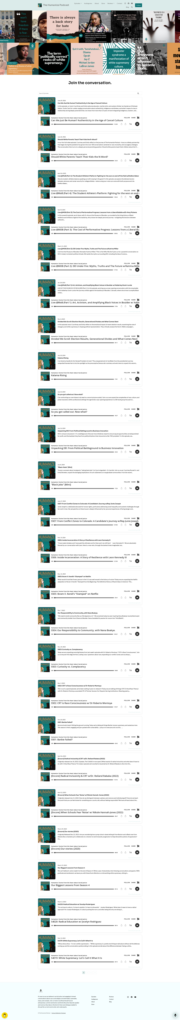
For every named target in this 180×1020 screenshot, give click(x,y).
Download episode (134, 129)
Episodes (77, 3)
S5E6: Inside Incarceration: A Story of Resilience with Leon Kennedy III (84, 540)
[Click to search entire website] (132, 7)
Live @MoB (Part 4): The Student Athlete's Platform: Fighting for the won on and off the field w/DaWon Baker (98, 176)
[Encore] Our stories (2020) (68, 831)
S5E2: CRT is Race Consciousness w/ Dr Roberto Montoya (79, 686)
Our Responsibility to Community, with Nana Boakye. (78, 613)
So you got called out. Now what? (70, 394)
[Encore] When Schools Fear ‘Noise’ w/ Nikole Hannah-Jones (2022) (83, 795)
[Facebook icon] (132, 997)
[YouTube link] (132, 3)
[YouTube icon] (135, 997)
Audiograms (88, 3)
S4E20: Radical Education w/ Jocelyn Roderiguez (76, 904)
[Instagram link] (125, 3)
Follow (138, 5)
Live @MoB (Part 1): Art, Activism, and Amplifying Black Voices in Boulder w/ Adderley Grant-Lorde (95, 285)
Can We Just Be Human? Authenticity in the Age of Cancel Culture (82, 103)
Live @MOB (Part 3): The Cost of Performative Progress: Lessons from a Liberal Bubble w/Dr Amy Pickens (97, 212)
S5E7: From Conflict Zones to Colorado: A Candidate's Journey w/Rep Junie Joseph (89, 504)
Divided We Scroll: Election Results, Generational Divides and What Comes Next (88, 322)
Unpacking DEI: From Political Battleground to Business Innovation (83, 431)
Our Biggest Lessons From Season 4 (71, 868)
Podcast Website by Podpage (59, 1013)
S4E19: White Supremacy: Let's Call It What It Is (75, 941)
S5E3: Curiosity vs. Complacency (70, 649)
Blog (127, 7)
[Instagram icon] (128, 997)
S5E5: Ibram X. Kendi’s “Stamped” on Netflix (74, 577)
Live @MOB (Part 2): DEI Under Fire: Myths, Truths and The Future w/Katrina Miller (88, 249)
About (97, 3)
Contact (119, 3)
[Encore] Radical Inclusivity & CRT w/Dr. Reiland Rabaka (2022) (81, 759)
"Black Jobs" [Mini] (65, 467)
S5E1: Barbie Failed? (65, 722)
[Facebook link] (128, 3)
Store (103, 3)
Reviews (110, 3)
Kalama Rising (63, 358)
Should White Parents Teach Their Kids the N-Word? (77, 139)
